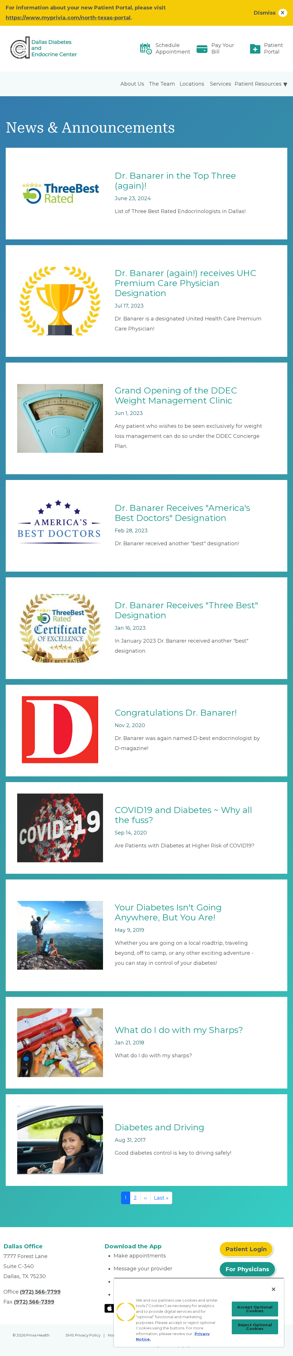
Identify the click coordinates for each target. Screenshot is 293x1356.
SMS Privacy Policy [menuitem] (83, 1335)
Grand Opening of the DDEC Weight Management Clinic (176, 395)
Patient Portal (273, 48)
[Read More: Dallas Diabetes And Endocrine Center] (50, 49)
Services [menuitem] (220, 84)
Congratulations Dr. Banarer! (176, 712)
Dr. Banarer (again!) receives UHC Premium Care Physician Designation (185, 283)
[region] (199, 1312)
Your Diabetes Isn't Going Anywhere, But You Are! (168, 912)
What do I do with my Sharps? (179, 1030)
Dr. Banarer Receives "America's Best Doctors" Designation (182, 513)
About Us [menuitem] (132, 84)
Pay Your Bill (222, 48)
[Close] (273, 1289)
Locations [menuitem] (192, 84)
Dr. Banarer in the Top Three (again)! (175, 180)
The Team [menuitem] (162, 84)
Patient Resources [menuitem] (258, 84)
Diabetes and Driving (159, 1127)
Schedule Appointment (173, 48)
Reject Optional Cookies (255, 1326)
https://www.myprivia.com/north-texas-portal (68, 18)
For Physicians (247, 1269)
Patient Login (246, 1249)
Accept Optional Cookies (254, 1309)
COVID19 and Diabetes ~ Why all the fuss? (183, 815)
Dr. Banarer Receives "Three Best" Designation (186, 610)
